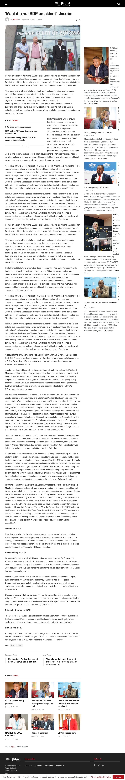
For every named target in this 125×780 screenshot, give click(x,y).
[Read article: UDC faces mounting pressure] (16, 690)
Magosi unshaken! (39, 732)
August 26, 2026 (64, 710)
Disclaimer (49, 765)
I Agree (118, 777)
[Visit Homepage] (62, 4)
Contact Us (60, 765)
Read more (93, 103)
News (40, 19)
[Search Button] (118, 3)
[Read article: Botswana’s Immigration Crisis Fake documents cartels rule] (69, 690)
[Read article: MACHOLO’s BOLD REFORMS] (16, 722)
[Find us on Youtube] (103, 765)
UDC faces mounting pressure (18, 126)
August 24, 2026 (12, 739)
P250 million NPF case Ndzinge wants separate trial (21, 132)
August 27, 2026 (12, 707)
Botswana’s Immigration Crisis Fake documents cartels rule (20, 138)
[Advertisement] (102, 26)
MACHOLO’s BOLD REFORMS (13, 734)
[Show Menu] (6, 3)
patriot (15, 19)
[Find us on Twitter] (99, 765)
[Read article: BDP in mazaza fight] (69, 722)
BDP (12, 645)
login (13, 746)
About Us (28, 765)
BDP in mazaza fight (67, 732)
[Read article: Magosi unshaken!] (42, 722)
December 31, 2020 (28, 19)
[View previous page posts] (22, 145)
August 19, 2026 (38, 736)
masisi (19, 645)
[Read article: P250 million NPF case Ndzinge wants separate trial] (42, 690)
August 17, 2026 (64, 736)
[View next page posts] (27, 145)
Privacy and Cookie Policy (100, 777)
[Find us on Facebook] (94, 765)
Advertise (38, 765)
